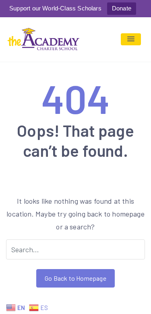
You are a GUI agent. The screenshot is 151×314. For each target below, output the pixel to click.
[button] (131, 39)
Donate (121, 8)
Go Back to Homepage (75, 278)
